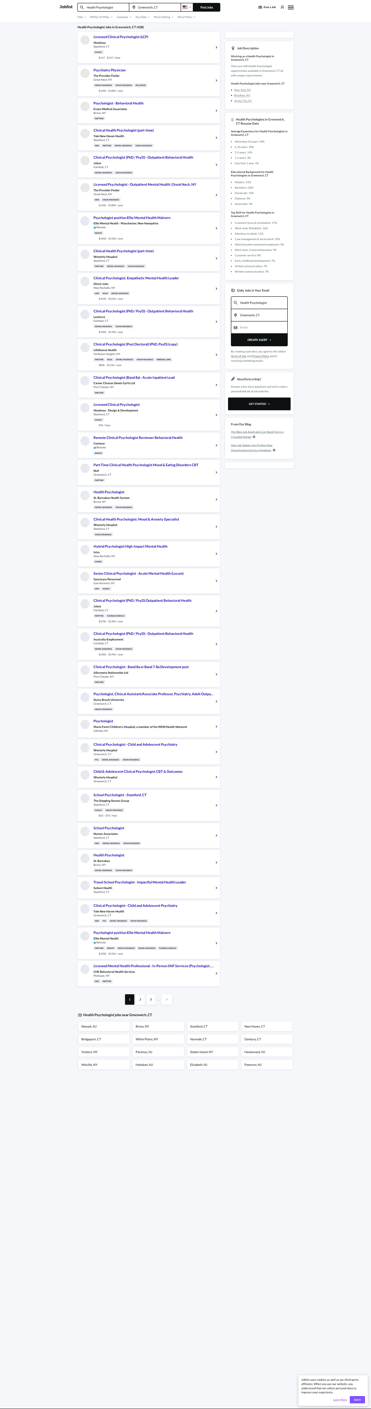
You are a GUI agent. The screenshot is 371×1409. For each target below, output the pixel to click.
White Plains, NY (147, 1039)
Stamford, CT (199, 1026)
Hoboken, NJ (144, 1064)
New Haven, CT (254, 1026)
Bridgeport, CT (91, 1039)
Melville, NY (89, 1064)
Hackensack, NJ (254, 1052)
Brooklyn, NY (242, 95)
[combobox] (103, 7)
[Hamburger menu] (291, 7)
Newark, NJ (89, 1026)
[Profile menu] (282, 7)
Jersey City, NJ (243, 100)
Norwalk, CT (198, 1039)
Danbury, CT (252, 1039)
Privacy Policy (260, 356)
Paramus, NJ (144, 1052)
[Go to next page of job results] (166, 999)
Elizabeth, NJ (198, 1064)
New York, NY (242, 89)
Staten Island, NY (201, 1052)
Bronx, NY (142, 1026)
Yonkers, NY (89, 1052)
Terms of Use (238, 356)
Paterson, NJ (252, 1064)
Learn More (340, 1399)
